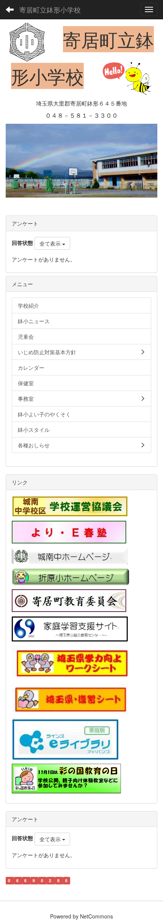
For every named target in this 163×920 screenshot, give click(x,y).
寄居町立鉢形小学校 (50, 9)
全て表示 (50, 243)
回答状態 (22, 242)
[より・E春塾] (69, 531)
